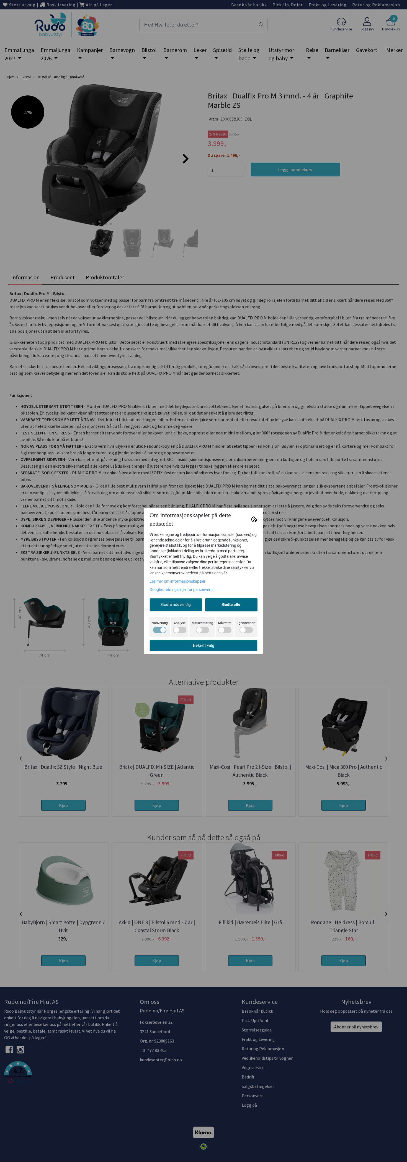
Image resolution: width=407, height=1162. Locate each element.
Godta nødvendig (176, 604)
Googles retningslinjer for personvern (181, 589)
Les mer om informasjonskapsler (177, 581)
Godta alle (231, 604)
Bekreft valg (203, 645)
